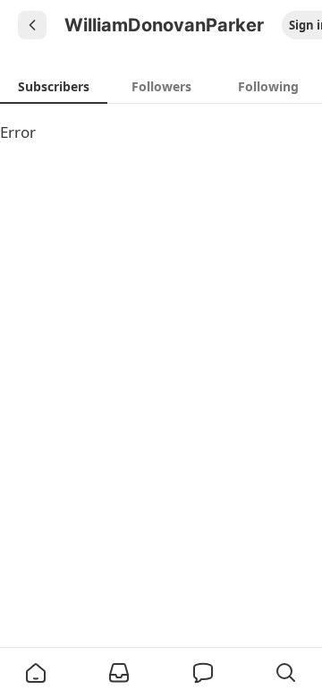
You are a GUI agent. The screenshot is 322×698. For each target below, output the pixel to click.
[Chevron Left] (32, 25)
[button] (35, 673)
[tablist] (161, 86)
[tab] (53, 86)
